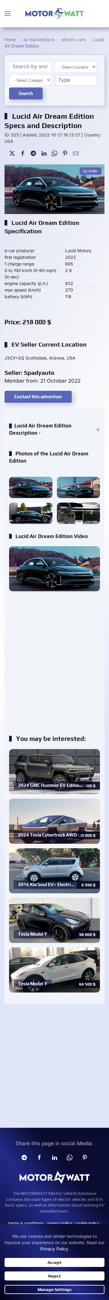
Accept (54, 1262)
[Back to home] (54, 14)
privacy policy (59, 1223)
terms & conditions (26, 1223)
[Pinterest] (65, 152)
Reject (54, 1276)
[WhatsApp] (54, 152)
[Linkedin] (54, 1157)
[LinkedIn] (44, 152)
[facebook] (39, 1157)
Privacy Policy (54, 1248)
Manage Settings (54, 1289)
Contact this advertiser (38, 396)
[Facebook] (23, 152)
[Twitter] (12, 152)
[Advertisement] (54, 666)
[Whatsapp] (70, 1157)
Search (26, 93)
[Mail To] (76, 152)
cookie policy (87, 1223)
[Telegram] (33, 152)
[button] (8, 14)
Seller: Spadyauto (29, 372)
